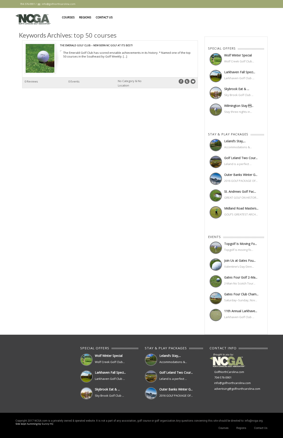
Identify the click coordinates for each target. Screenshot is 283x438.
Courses (68, 17)
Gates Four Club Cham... (241, 294)
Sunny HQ (47, 424)
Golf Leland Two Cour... (241, 158)
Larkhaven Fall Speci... (239, 72)
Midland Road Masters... (241, 208)
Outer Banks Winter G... (240, 175)
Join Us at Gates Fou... (240, 260)
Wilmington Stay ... (238, 106)
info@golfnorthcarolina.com (232, 383)
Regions (85, 17)
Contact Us (104, 17)
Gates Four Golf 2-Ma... (240, 277)
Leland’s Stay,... (235, 141)
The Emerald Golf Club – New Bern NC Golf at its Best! (96, 45)
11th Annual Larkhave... (240, 311)
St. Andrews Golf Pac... (240, 191)
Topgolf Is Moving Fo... (240, 244)
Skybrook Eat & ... (236, 89)
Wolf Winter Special (238, 55)
